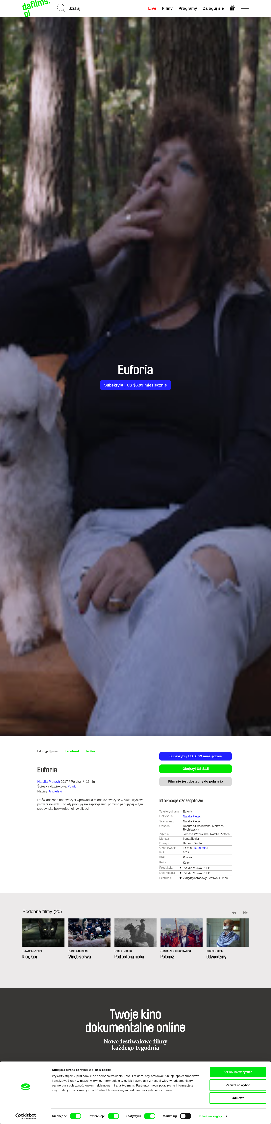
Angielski (55, 791)
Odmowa (238, 1098)
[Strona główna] (36, 8)
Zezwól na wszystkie (238, 1072)
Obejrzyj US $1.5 (196, 769)
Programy (188, 8)
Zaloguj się (213, 8)
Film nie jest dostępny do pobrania (195, 781)
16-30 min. (200, 847)
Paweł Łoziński (32, 950)
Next (245, 912)
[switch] (113, 1116)
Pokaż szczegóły (210, 1116)
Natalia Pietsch (48, 782)
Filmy (167, 8)
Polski (72, 786)
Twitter (90, 751)
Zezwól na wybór (238, 1085)
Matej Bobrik (215, 950)
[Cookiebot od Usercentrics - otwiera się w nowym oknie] (25, 1116)
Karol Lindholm (78, 950)
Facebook (72, 751)
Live (152, 8)
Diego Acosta (123, 950)
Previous (234, 912)
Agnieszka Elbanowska (175, 950)
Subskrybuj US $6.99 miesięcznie (135, 385)
